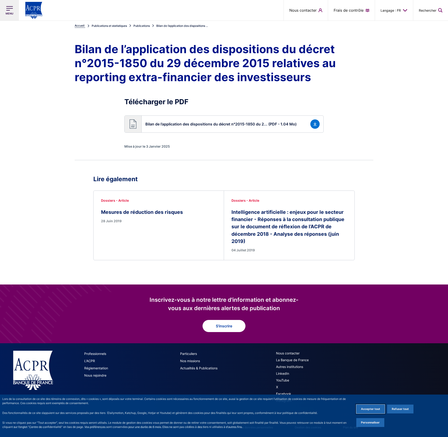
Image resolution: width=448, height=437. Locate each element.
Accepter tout (370, 409)
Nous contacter (288, 353)
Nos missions (190, 361)
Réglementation (96, 368)
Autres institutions (289, 367)
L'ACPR (89, 361)
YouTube (282, 380)
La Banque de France (292, 360)
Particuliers (188, 354)
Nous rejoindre (95, 375)
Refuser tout (400, 409)
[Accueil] (33, 370)
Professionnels (95, 354)
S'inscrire (224, 326)
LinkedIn (282, 373)
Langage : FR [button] (391, 10)
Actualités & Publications (198, 368)
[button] (430, 10)
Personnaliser (370, 422)
